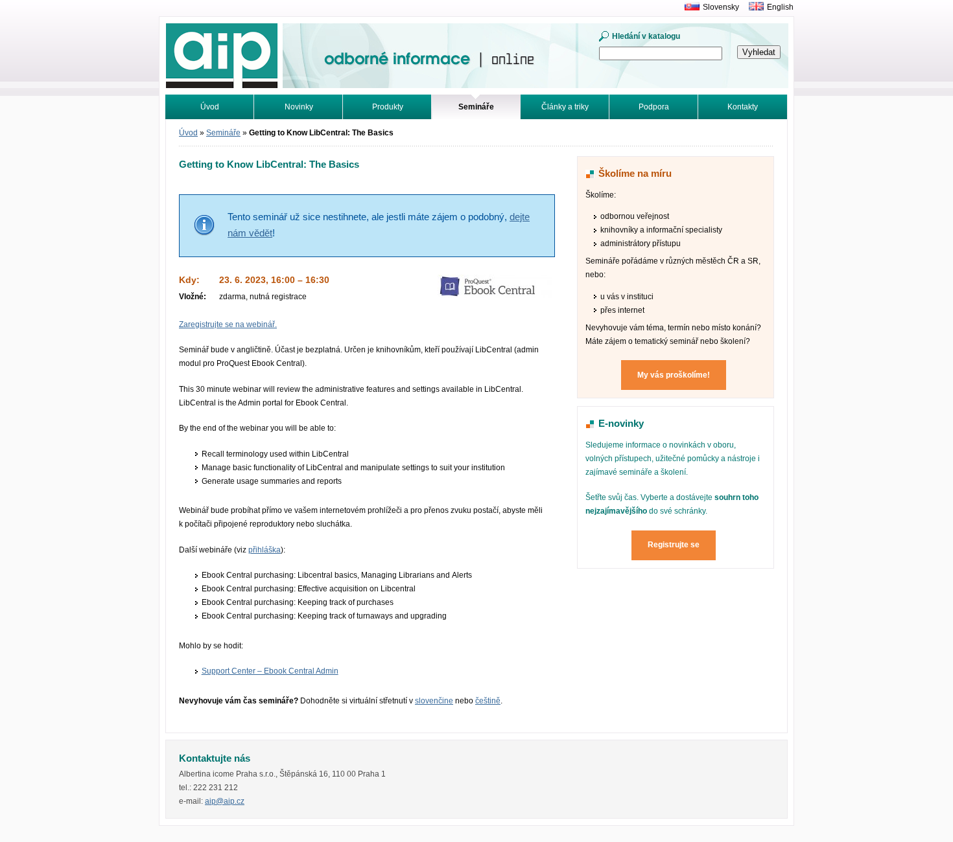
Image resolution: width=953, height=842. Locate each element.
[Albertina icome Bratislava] (689, 7)
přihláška (264, 549)
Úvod (209, 106)
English (780, 7)
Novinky (299, 106)
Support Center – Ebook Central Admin (270, 671)
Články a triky (565, 106)
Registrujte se (674, 544)
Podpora (654, 106)
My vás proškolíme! (673, 375)
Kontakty (742, 106)
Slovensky (721, 7)
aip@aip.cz (224, 801)
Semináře (223, 132)
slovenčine (434, 700)
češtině (487, 700)
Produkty (387, 106)
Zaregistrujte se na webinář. (228, 324)
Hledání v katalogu (646, 36)
